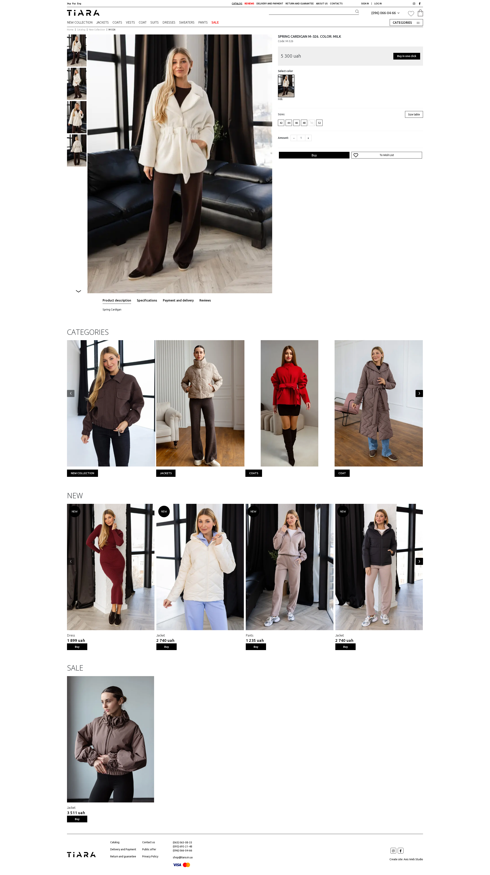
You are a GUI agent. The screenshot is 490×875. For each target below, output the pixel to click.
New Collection (79, 22)
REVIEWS (249, 3)
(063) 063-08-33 (182, 842)
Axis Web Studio (413, 859)
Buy (314, 155)
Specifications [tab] (147, 300)
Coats (117, 22)
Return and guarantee (123, 856)
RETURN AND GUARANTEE (300, 3)
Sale (215, 22)
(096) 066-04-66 (384, 13)
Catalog (81, 29)
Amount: (283, 137)
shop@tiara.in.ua (183, 857)
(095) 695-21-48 (182, 846)
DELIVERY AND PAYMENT (269, 3)
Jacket (160, 635)
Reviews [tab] (205, 300)
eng (79, 3)
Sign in (365, 3)
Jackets (102, 22)
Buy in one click (406, 56)
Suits (154, 22)
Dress (71, 635)
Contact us (148, 842)
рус (74, 3)
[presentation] (70, 393)
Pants (203, 22)
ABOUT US (322, 3)
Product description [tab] (117, 300)
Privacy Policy (150, 856)
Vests (130, 22)
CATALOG (237, 3)
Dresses (169, 22)
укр (69, 3)
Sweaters (186, 22)
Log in (378, 3)
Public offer (149, 849)
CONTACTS (336, 3)
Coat (143, 22)
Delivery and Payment (123, 849)
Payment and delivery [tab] (178, 300)
